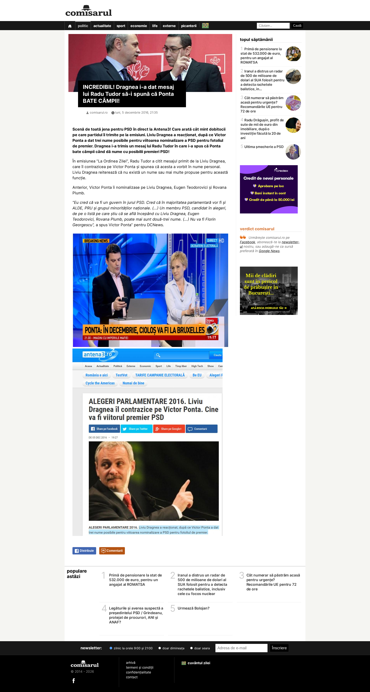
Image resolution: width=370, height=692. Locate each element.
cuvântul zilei (198, 663)
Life (154, 26)
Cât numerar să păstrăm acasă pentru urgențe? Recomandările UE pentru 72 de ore (261, 104)
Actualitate (102, 26)
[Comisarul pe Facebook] (74, 680)
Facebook (247, 242)
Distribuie (86, 550)
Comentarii (114, 550)
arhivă (130, 663)
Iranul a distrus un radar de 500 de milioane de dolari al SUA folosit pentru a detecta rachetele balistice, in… (262, 80)
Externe (169, 26)
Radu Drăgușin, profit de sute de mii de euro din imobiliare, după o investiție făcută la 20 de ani (262, 128)
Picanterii (189, 26)
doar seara (201, 648)
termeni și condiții (139, 667)
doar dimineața (172, 648)
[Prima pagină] (70, 25)
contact (132, 677)
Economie (138, 26)
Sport (121, 26)
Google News (269, 251)
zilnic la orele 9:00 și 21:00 (133, 648)
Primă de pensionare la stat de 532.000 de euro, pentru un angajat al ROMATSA (261, 55)
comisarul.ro (99, 112)
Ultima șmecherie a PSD (262, 146)
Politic (83, 26)
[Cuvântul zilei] (201, 24)
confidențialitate (138, 672)
